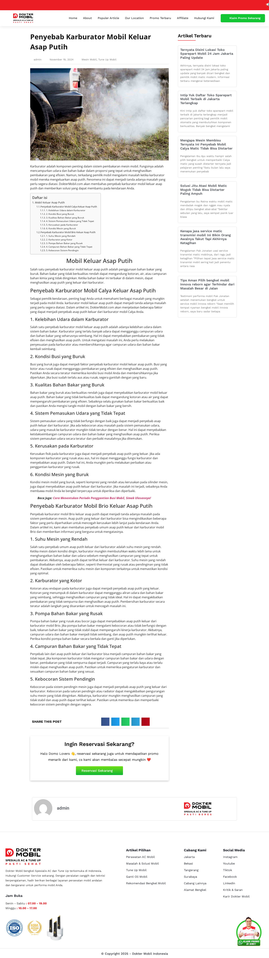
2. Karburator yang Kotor (59, 239)
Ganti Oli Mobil (136, 876)
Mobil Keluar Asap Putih (50, 202)
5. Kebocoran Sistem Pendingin (62, 250)
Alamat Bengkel (195, 890)
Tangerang (191, 870)
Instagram (230, 857)
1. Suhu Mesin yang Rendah (60, 236)
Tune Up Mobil (107, 59)
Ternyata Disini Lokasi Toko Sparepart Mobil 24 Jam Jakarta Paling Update (206, 53)
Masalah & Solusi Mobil (142, 863)
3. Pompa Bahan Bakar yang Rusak (64, 243)
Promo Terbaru (160, 18)
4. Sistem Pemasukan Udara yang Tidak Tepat (70, 221)
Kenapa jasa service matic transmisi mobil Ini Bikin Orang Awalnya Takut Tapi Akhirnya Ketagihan (205, 237)
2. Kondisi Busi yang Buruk (60, 214)
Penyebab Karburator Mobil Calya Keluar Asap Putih (68, 206)
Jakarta (189, 857)
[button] (105, 722)
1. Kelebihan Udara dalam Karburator (65, 210)
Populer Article (108, 18)
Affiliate (182, 18)
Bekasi (188, 863)
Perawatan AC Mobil (140, 857)
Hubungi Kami (204, 18)
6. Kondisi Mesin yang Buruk (61, 228)
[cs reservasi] (249, 932)
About (87, 18)
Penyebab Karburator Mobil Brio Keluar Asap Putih (68, 232)
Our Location (134, 18)
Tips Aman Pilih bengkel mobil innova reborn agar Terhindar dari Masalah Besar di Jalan (207, 284)
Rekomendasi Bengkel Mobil (146, 883)
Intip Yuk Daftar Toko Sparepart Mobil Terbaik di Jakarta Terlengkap (206, 99)
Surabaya (190, 876)
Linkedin (229, 883)
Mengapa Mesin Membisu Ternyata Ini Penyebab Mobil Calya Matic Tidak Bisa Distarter (206, 144)
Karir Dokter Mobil (236, 896)
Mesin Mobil (89, 59)
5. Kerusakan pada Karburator (62, 224)
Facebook (230, 876)
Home (73, 18)
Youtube (229, 863)
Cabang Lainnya (195, 883)
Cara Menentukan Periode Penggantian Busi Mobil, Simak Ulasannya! (102, 498)
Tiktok (227, 870)
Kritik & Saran (233, 890)
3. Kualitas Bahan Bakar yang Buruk (65, 217)
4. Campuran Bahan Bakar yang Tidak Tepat (69, 246)
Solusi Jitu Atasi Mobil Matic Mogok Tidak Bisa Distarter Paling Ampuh (203, 189)
